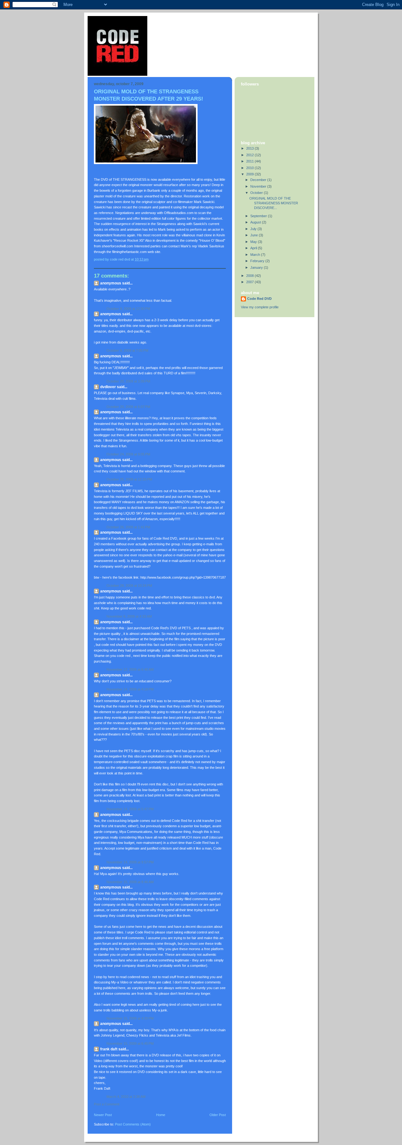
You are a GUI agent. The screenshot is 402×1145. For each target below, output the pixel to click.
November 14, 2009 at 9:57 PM (130, 862)
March (255, 254)
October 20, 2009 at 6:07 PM (128, 407)
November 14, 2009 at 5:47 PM (130, 809)
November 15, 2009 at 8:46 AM (130, 882)
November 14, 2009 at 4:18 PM (130, 689)
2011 (250, 161)
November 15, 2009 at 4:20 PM (130, 1018)
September (259, 216)
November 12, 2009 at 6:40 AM (130, 669)
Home (160, 1115)
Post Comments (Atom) (133, 1124)
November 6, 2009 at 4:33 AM (129, 616)
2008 (250, 276)
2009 (250, 174)
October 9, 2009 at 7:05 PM (127, 350)
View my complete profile (260, 307)
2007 (250, 282)
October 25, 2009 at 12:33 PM (129, 479)
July (254, 229)
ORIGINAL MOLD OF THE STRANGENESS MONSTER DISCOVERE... (273, 203)
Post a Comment (106, 1104)
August (256, 222)
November (258, 186)
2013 (250, 148)
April (254, 248)
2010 (250, 168)
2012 (250, 155)
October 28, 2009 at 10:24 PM (129, 585)
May (254, 242)
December (258, 180)
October (257, 193)
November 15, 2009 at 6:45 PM (130, 1043)
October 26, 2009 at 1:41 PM (128, 527)
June (254, 235)
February (257, 261)
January (257, 267)
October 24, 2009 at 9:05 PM (128, 454)
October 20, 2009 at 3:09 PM (128, 381)
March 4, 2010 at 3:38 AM (125, 1096)
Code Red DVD (259, 298)
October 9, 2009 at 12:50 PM (128, 309)
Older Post (217, 1115)
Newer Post (103, 1115)
